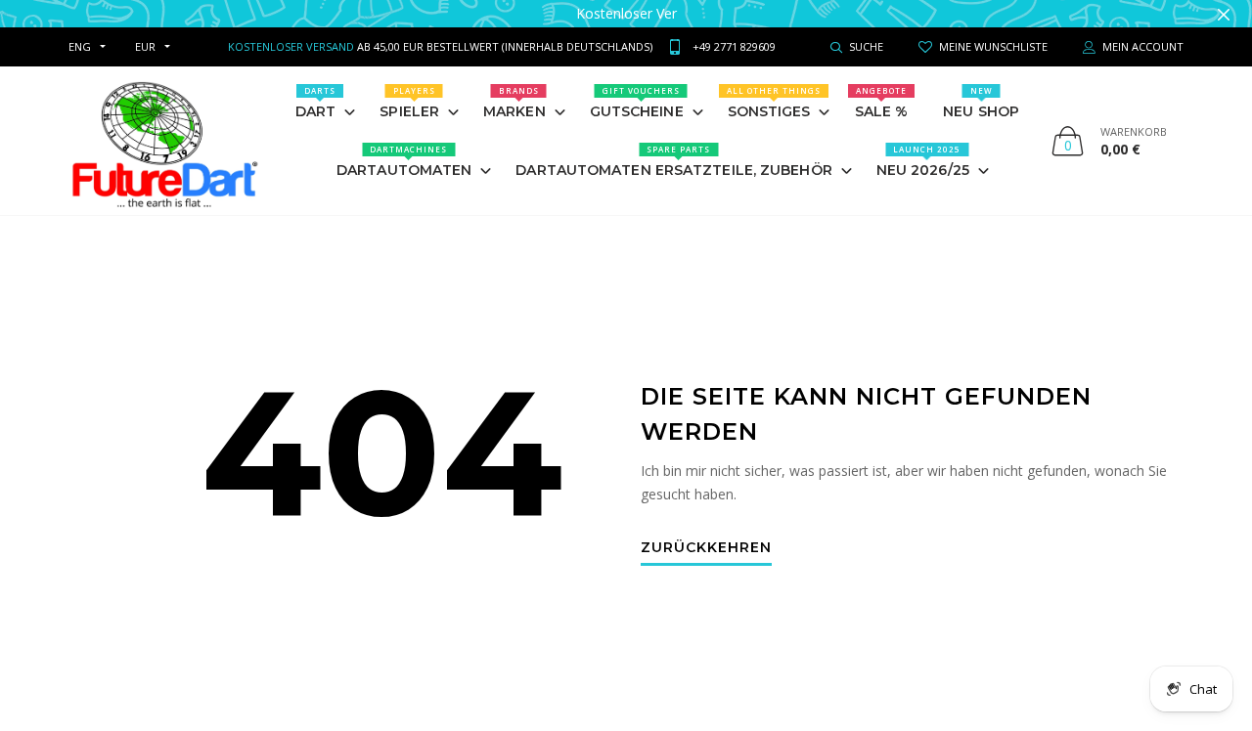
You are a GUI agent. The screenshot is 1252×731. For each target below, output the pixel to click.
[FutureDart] (163, 140)
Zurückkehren (706, 548)
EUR (145, 46)
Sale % (882, 102)
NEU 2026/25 (922, 161)
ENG (79, 46)
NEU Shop (981, 102)
